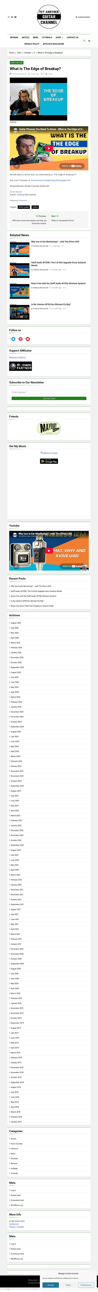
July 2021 (14, 914)
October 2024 (16, 722)
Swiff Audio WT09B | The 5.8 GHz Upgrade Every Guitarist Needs (36, 591)
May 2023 (15, 806)
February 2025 (16, 702)
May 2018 (15, 1102)
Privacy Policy (31, 44)
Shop (58, 37)
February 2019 (16, 1057)
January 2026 (16, 653)
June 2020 (15, 979)
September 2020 (17, 964)
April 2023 (15, 811)
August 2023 (16, 791)
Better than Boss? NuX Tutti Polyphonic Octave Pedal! (32, 606)
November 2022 (17, 835)
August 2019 (16, 1028)
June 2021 (15, 919)
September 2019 (17, 1023)
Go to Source (16, 192)
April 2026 (15, 638)
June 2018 (15, 1097)
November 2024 (17, 717)
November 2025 (17, 657)
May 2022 (15, 865)
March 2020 (15, 993)
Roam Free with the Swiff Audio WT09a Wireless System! (58, 283)
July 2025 (14, 677)
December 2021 (17, 890)
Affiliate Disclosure (53, 44)
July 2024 (14, 736)
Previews (14, 1158)
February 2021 (16, 939)
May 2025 (15, 687)
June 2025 (15, 682)
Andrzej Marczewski (19, 74)
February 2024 (16, 761)
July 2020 (14, 974)
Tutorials (47, 37)
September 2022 (17, 845)
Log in (13, 1190)
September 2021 (17, 904)
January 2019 (16, 1063)
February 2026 (16, 648)
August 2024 (16, 732)
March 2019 (15, 1053)
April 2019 (15, 1048)
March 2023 (15, 816)
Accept (51, 1285)
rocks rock (6, 1288)
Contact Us (72, 37)
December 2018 (17, 1067)
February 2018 (16, 1117)
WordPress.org (17, 1205)
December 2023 (17, 771)
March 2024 (15, 756)
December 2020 (17, 949)
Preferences (86, 1285)
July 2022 (14, 855)
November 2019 (17, 1013)
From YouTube (17, 63)
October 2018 (16, 1077)
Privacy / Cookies (16, 1227)
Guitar (35, 207)
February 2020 (16, 998)
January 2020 (16, 1003)
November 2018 (17, 1072)
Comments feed (17, 1200)
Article (25, 37)
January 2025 (16, 707)
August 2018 (16, 1087)
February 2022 (16, 880)
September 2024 (17, 727)
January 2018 (16, 1122)
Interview (14, 1149)
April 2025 (15, 692)
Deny (68, 1285)
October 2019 (16, 1018)
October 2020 (16, 959)
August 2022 (16, 850)
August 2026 (16, 623)
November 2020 (17, 954)
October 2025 (16, 662)
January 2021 (16, 944)
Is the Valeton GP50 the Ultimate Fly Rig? (51, 304)
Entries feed (15, 1195)
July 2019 (14, 1033)
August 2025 (16, 672)
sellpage (14, 1168)
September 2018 (17, 1082)
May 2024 (15, 746)
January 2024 (16, 766)
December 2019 (17, 1008)
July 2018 (14, 1092)
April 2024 (15, 751)
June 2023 (15, 801)
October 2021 (16, 899)
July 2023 (14, 796)
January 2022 (16, 885)
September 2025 (17, 667)
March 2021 (15, 934)
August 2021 (16, 909)
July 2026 (14, 628)
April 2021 (15, 929)
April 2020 (15, 988)
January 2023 (16, 825)
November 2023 (17, 776)
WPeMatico (23, 200)
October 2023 (16, 781)
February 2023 (16, 820)
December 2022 (17, 830)
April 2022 (15, 870)
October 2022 (16, 840)
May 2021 (15, 924)
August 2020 (16, 969)
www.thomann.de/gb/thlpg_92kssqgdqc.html (51, 180)
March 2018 (15, 1112)
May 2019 (15, 1043)
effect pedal (24, 207)
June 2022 (15, 860)
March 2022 (15, 875)
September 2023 (17, 786)
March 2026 (15, 643)
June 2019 (15, 1038)
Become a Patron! (17, 357)
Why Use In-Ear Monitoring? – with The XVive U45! (55, 242)
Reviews (14, 37)
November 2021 (17, 894)
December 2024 (17, 712)
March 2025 (15, 697)
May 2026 (15, 633)
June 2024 (15, 741)
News (35, 37)
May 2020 (15, 983)
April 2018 (15, 1107)
